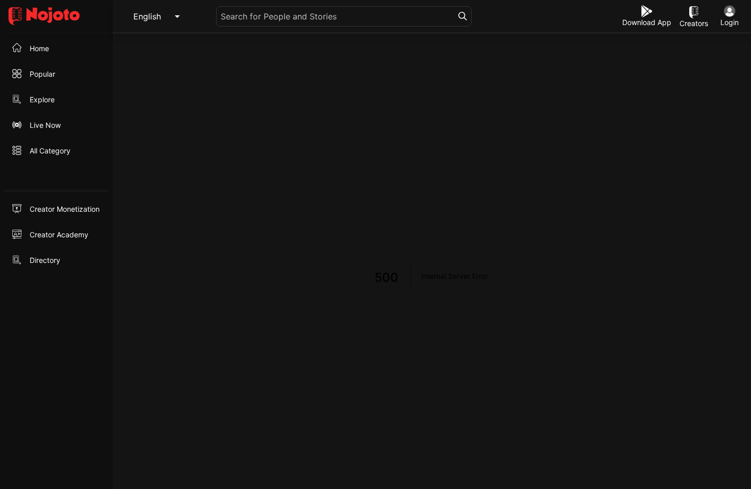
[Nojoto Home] (56, 16)
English (147, 16)
